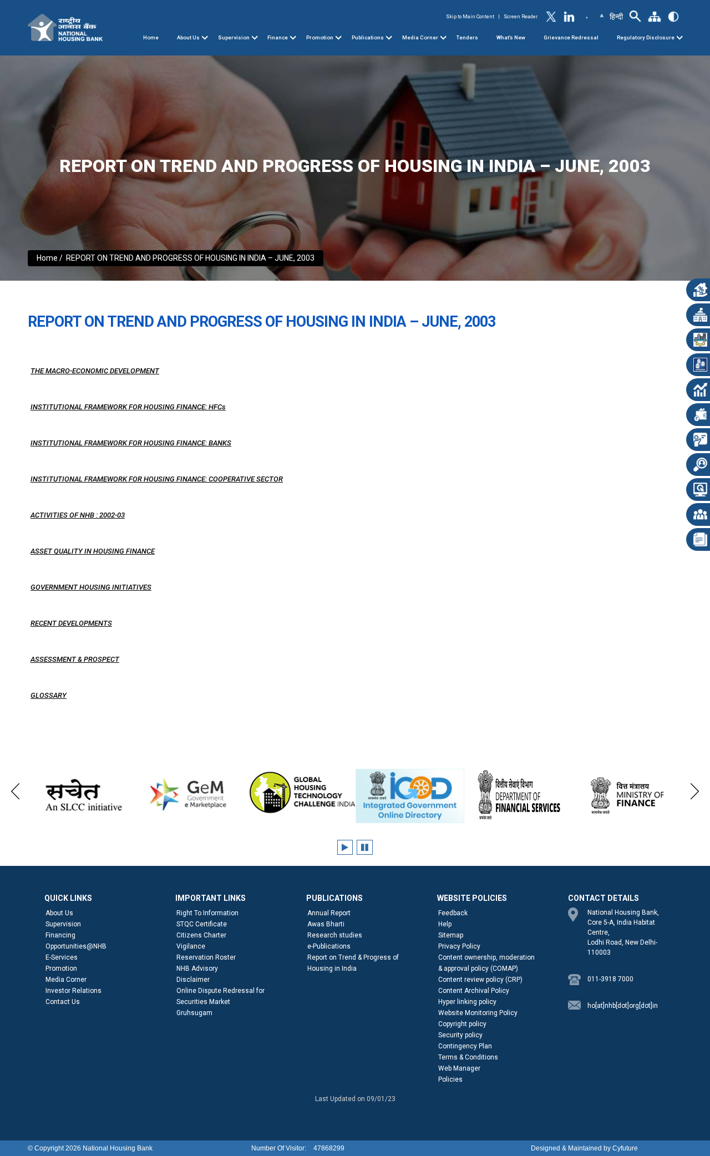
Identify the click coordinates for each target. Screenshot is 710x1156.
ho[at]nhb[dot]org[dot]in (622, 1006)
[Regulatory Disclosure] (679, 37)
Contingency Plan (465, 1046)
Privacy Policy (459, 946)
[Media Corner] (443, 37)
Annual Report (329, 913)
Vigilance (190, 946)
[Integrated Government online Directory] (410, 796)
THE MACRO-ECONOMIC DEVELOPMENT (95, 371)
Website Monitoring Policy (478, 1013)
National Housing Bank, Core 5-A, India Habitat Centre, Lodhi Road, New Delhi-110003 (623, 932)
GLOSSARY (49, 695)
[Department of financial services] (519, 795)
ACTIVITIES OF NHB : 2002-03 (78, 515)
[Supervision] (254, 37)
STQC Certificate (201, 924)
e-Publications (329, 946)
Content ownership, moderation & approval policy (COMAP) (486, 963)
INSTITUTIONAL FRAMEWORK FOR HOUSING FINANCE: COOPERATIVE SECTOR (157, 479)
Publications (368, 37)
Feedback (453, 913)
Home (151, 37)
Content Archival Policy (473, 991)
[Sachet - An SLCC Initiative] (83, 795)
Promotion (319, 37)
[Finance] (293, 37)
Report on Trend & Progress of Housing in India (353, 963)
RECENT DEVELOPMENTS (71, 623)
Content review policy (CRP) (480, 979)
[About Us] (205, 37)
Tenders (467, 37)
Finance (277, 37)
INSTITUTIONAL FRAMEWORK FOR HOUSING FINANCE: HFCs (128, 407)
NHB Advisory (197, 968)
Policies (450, 1079)
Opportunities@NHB (75, 946)
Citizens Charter (201, 935)
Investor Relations (73, 991)
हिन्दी (616, 16)
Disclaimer (193, 979)
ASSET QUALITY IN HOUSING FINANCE (93, 551)
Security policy (460, 1035)
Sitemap (450, 935)
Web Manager (459, 1068)
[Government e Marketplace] (191, 793)
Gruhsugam (194, 1013)
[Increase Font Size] (601, 15)
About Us (188, 37)
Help (445, 924)
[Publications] (389, 37)
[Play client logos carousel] (345, 847)
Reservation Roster (206, 957)
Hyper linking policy (467, 1002)
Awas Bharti (325, 924)
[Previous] (15, 789)
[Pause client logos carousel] (365, 847)
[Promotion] (338, 37)
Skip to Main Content (470, 16)
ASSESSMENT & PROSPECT (75, 659)
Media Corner (420, 37)
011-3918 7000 (610, 979)
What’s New (510, 37)
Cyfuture (625, 1148)
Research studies (334, 935)
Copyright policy (462, 1024)
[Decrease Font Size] (587, 17)
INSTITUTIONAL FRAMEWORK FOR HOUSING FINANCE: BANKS (131, 443)
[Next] (695, 789)
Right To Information (207, 913)
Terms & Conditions (468, 1057)
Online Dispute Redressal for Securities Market (220, 996)
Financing (60, 935)
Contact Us (62, 1002)
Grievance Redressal (571, 37)
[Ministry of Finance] (628, 795)
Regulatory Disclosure (645, 37)
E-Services (61, 957)
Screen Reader (521, 16)
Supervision (234, 37)
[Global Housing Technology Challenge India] (301, 793)
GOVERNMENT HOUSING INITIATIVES (91, 587)
